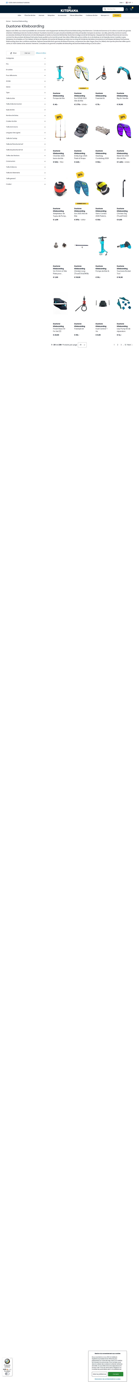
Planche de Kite (30, 15)
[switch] (7, 1373)
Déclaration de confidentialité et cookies (107, 1379)
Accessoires (62, 15)
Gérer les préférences (99, 1374)
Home (8, 21)
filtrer (15, 53)
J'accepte (116, 1374)
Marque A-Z (105, 15)
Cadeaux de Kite (91, 15)
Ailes (19, 15)
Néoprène (51, 15)
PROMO (116, 15)
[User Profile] (127, 9)
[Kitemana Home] (70, 9)
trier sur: (27, 53)
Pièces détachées (76, 15)
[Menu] (11, 1358)
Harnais (41, 15)
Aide (121, 2)
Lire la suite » (96, 43)
